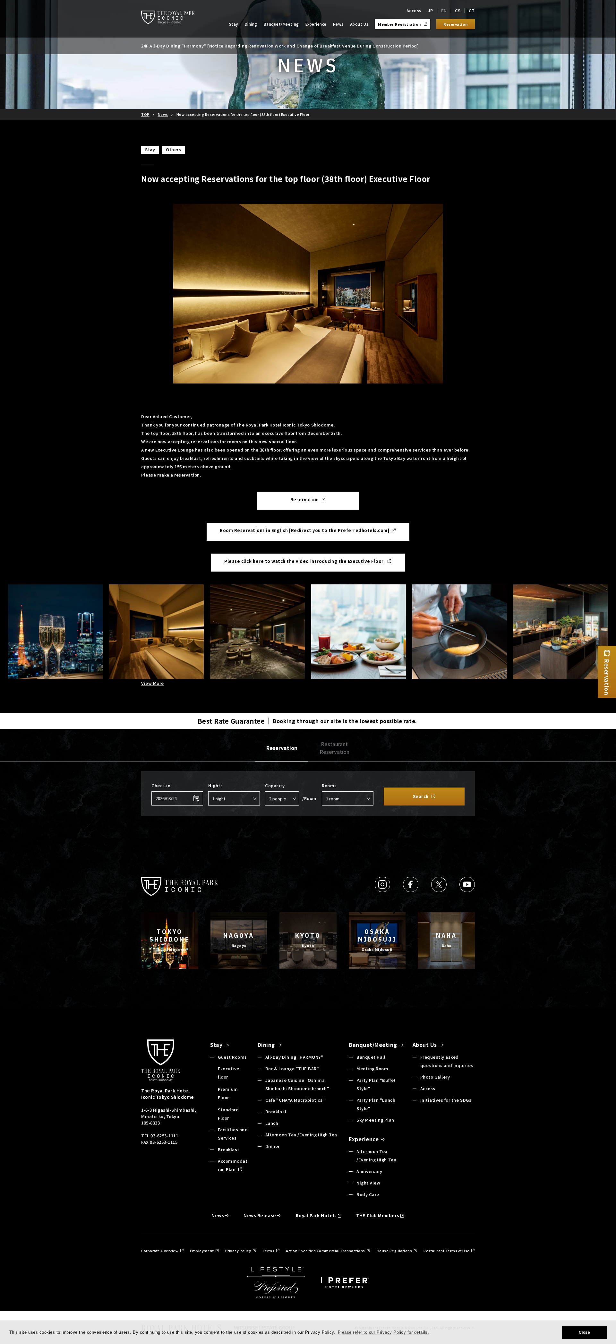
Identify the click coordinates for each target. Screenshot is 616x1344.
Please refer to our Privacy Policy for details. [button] (383, 1332)
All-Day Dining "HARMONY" (294, 1057)
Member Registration (399, 24)
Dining (251, 24)
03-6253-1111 (164, 1136)
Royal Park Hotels (316, 1215)
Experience (316, 24)
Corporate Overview (159, 1250)
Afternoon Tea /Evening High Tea (301, 1135)
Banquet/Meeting (281, 24)
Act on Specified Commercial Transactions (325, 1250)
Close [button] (584, 1332)
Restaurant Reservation (334, 747)
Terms (268, 1250)
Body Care (367, 1194)
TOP (145, 114)
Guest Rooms (232, 1057)
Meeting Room (372, 1068)
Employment (202, 1250)
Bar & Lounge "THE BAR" (292, 1068)
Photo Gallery (435, 1077)
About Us (359, 24)
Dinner (272, 1146)
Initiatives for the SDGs (445, 1100)
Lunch (271, 1123)
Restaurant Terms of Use (447, 1250)
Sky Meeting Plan (375, 1120)
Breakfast (228, 1149)
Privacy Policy (238, 1250)
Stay (233, 24)
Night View (368, 1183)
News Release (260, 1215)
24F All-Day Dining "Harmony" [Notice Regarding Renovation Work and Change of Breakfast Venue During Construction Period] (280, 46)
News (338, 24)
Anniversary (369, 1171)
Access (414, 10)
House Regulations (394, 1250)
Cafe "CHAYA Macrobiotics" (295, 1100)
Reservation (281, 748)
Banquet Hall (370, 1057)
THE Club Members (377, 1215)
